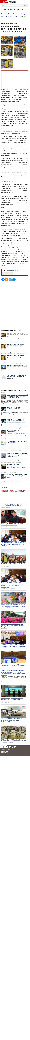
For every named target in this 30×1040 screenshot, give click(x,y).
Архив (10, 14)
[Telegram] (10, 279)
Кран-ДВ (25, 153)
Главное (4, 14)
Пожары (14, 16)
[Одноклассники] (6, 279)
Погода (23, 14)
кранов (3, 111)
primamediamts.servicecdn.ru (9, 68)
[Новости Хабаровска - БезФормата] (8, 1)
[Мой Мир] (14, 279)
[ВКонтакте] (3, 279)
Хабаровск (16, 151)
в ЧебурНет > (23, 16)
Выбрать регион (4, 752)
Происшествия (6, 16)
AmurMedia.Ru (13, 270)
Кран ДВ (16, 111)
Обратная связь (4, 751)
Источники (16, 14)
